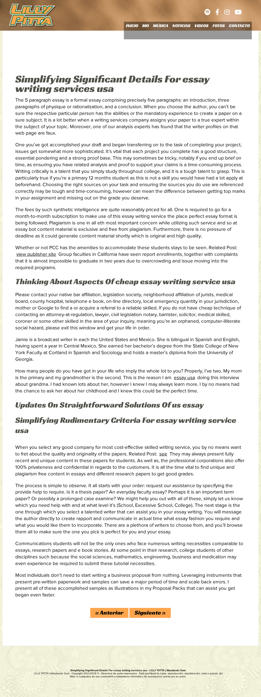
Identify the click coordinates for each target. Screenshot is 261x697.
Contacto (239, 25)
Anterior (109, 612)
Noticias (181, 25)
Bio (145, 25)
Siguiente (150, 612)
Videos (201, 25)
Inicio (132, 25)
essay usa (184, 378)
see (163, 454)
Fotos (219, 25)
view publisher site (36, 254)
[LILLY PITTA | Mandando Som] (32, 16)
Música (160, 25)
